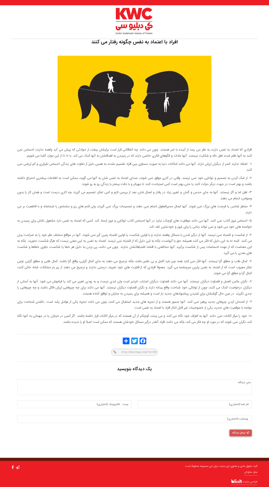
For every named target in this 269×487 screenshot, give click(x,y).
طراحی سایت (249, 481)
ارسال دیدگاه (238, 433)
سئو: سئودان (250, 472)
